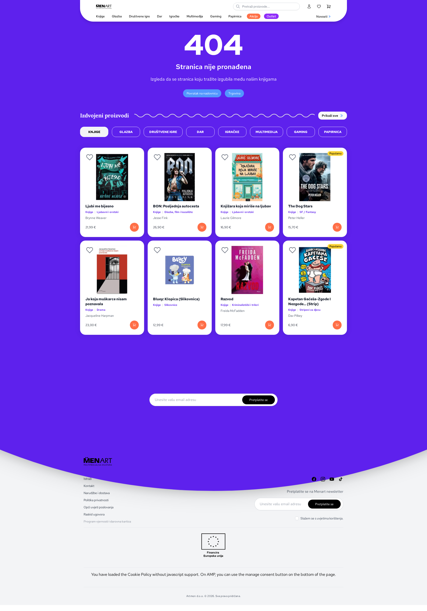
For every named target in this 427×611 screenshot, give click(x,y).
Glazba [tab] (126, 132)
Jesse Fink (160, 218)
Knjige (89, 212)
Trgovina (234, 93)
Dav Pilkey (295, 316)
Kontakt (89, 486)
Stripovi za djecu (310, 310)
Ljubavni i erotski (108, 212)
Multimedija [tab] (267, 132)
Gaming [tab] (300, 132)
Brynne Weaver (96, 218)
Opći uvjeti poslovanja (98, 507)
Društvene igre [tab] (163, 132)
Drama (101, 310)
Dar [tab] (200, 132)
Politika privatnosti (96, 500)
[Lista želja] (319, 6)
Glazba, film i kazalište (178, 212)
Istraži (88, 479)
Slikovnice (170, 305)
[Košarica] (328, 6)
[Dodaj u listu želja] (90, 157)
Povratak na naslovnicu (202, 93)
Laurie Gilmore (231, 218)
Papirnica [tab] (332, 132)
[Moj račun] (309, 6)
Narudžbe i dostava (97, 493)
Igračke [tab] (232, 132)
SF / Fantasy (308, 212)
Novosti (321, 16)
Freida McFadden (233, 311)
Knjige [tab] (94, 132)
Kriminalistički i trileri (245, 305)
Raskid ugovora (94, 514)
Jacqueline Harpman (100, 316)
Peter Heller (296, 218)
